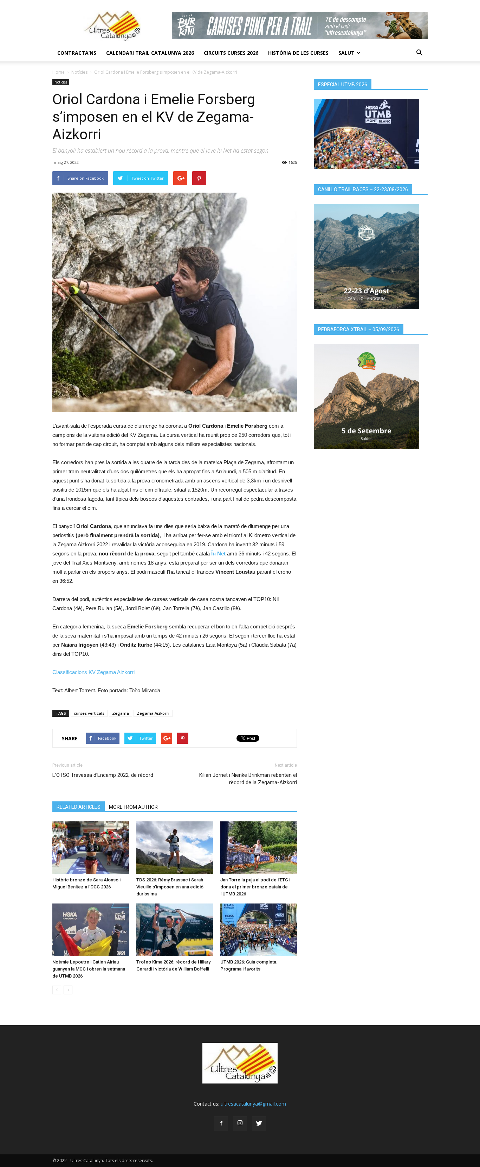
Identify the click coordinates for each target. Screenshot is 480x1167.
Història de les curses (298, 52)
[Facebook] (221, 1123)
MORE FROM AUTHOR (133, 807)
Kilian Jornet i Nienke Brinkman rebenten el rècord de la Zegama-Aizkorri (248, 779)
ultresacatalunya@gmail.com (253, 1103)
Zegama (120, 713)
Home (58, 72)
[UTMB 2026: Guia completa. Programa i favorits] (258, 929)
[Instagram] (240, 1123)
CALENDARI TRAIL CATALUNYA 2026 (150, 52)
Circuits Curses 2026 (231, 52)
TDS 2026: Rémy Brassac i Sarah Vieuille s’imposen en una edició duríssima (169, 886)
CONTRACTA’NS (76, 52)
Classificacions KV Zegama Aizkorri (93, 672)
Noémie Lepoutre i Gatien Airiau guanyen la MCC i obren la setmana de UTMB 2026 (88, 969)
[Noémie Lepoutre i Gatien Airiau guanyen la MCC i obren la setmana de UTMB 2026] (90, 929)
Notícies (79, 72)
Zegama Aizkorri (153, 713)
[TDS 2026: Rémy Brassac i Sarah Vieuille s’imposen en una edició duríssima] (174, 847)
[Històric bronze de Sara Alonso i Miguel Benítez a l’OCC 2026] (90, 847)
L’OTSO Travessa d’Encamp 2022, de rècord (102, 775)
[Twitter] (259, 1123)
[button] (419, 53)
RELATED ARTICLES (78, 807)
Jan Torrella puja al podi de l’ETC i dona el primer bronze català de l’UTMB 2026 (255, 886)
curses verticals (89, 713)
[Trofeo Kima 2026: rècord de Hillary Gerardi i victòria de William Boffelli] (174, 929)
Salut (346, 52)
